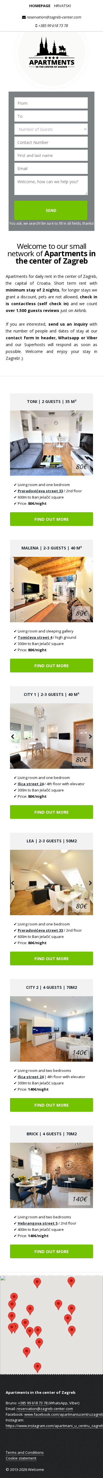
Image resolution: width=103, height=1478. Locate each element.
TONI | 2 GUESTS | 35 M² (51, 401)
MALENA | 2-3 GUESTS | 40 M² (51, 548)
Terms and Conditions (25, 1452)
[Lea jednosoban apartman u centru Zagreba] (51, 882)
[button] (37, 1367)
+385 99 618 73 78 (52, 25)
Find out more (51, 519)
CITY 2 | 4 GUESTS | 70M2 (51, 987)
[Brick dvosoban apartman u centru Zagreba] (51, 1175)
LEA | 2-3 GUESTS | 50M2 (52, 841)
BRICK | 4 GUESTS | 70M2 (52, 1133)
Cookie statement (21, 1458)
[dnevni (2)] (51, 443)
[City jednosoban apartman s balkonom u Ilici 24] (51, 736)
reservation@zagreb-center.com (53, 17)
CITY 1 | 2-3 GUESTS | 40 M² (51, 694)
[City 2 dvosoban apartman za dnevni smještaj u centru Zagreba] (51, 1029)
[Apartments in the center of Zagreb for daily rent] (51, 89)
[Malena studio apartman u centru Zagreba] (51, 589)
